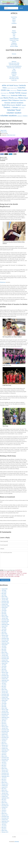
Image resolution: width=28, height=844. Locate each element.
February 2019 (5, 726)
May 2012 (4, 799)
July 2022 (4, 664)
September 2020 (5, 698)
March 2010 (4, 830)
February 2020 (5, 709)
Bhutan (14, 30)
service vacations (17, 103)
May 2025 (4, 612)
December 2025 (5, 601)
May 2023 (4, 649)
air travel (10, 85)
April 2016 (4, 754)
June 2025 (4, 610)
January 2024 (5, 636)
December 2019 (5, 712)
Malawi (14, 20)
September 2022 (5, 661)
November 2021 (5, 677)
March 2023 (4, 652)
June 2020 (4, 703)
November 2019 (5, 714)
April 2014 (4, 781)
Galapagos (14, 72)
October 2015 (5, 760)
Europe (12, 93)
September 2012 (5, 798)
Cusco (19, 90)
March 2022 (4, 671)
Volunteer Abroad (21, 107)
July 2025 (4, 609)
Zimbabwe (14, 23)
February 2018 (5, 736)
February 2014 (5, 784)
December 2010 (5, 816)
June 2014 (4, 777)
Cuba (14, 69)
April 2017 (4, 742)
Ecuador (14, 70)
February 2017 (5, 745)
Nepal (26, 98)
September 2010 (5, 821)
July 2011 (4, 808)
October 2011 (5, 807)
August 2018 (4, 734)
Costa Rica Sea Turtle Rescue (14, 67)
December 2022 (5, 657)
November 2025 (5, 602)
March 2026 (4, 596)
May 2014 (4, 779)
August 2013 (4, 787)
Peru (10, 100)
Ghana (14, 18)
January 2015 (5, 771)
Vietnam (14, 41)
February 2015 (5, 770)
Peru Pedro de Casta (14, 78)
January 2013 (5, 793)
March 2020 (4, 708)
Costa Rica (21, 88)
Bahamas (14, 61)
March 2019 (4, 725)
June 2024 (4, 629)
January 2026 (5, 599)
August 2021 (4, 681)
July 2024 (4, 627)
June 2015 (4, 763)
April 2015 (4, 767)
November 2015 (5, 759)
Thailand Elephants (14, 38)
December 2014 (5, 773)
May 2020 (4, 705)
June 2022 (4, 666)
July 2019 (4, 720)
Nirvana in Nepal (14, 46)
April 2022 (4, 669)
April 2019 (4, 723)
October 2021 (5, 678)
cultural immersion (13, 90)
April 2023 (4, 650)
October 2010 (5, 819)
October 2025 (5, 604)
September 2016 (5, 750)
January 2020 (5, 711)
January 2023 (5, 655)
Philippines (14, 43)
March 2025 (4, 615)
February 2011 (5, 815)
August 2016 (4, 751)
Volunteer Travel (14, 110)
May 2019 (4, 722)
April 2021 (4, 688)
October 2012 (5, 796)
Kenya (14, 21)
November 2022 (5, 658)
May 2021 (4, 686)
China (14, 34)
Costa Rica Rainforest (14, 64)
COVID (3, 90)
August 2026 (4, 588)
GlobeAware (3, 282)
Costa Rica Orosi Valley (14, 63)
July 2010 (4, 824)
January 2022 (5, 674)
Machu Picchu (8, 98)
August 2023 (4, 644)
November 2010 (5, 818)
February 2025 (5, 616)
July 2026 (4, 590)
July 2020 (4, 702)
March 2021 (4, 689)
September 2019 (5, 717)
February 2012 (5, 804)
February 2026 (5, 598)
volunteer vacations (8, 115)
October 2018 (5, 733)
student (18, 105)
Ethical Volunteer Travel (5, 93)
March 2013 (4, 790)
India (14, 35)
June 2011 (4, 810)
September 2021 (5, 680)
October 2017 (5, 739)
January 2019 (5, 728)
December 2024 (5, 619)
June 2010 (4, 825)
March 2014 (4, 782)
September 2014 (5, 776)
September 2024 (5, 624)
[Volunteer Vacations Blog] (14, 2)
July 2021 (4, 683)
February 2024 (5, 635)
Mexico (14, 75)
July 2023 (4, 646)
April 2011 (4, 812)
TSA (11, 107)
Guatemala (14, 74)
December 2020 (5, 694)
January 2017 (5, 746)
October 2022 (5, 660)
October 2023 (5, 641)
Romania (14, 54)
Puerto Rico (14, 80)
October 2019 (5, 715)
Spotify (13, 105)
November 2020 (5, 695)
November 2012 (5, 794)
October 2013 (5, 785)
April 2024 (4, 632)
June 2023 (4, 647)
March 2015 (4, 768)
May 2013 (4, 788)
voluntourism (19, 115)
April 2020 (4, 706)
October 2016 (5, 748)
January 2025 (5, 618)
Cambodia (14, 32)
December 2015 (5, 757)
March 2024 (4, 633)
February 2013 (5, 791)
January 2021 (5, 692)
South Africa (14, 17)
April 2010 (4, 829)
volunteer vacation (13, 113)
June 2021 (4, 684)
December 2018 (5, 729)
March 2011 (4, 813)
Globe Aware (8, 95)
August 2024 (4, 626)
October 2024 (5, 623)
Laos (14, 37)
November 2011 (5, 805)
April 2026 (4, 595)
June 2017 (4, 740)
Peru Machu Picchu (14, 77)
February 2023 (5, 654)
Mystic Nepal (14, 44)
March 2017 (4, 743)
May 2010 (4, 827)
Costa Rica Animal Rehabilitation (14, 66)
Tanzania (23, 105)
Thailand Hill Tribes (14, 40)
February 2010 (5, 832)
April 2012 (4, 801)
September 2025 (5, 606)
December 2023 (5, 638)
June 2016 (4, 753)
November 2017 (5, 737)
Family (17, 93)
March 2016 (4, 756)
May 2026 (4, 593)
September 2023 (5, 643)
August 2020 (4, 700)
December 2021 (5, 675)
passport (5, 100)
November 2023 (5, 640)
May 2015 (4, 765)
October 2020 (5, 697)
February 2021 (5, 691)
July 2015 (4, 762)
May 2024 (4, 630)
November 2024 (5, 621)
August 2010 (4, 822)
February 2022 (5, 672)
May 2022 (4, 667)
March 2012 (4, 802)
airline (4, 85)
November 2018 (5, 731)
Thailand (6, 107)
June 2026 (4, 592)
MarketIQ (17, 841)
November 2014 (5, 774)
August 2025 (4, 607)
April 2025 (4, 613)
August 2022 (4, 663)
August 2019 (4, 719)
